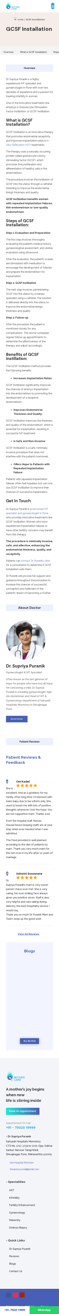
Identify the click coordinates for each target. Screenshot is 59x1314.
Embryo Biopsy (18, 1227)
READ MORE (17, 719)
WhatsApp (44, 1310)
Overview (8, 52)
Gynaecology (17, 1212)
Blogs (12, 1263)
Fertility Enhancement (22, 1205)
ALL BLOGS (29, 1041)
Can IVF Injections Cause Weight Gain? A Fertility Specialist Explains (29, 975)
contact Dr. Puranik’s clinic (35, 560)
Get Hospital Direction (22, 1162)
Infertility (14, 1197)
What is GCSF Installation (33, 52)
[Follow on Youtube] (22, 1294)
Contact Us (15, 1271)
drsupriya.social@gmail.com (24, 1169)
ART (11, 1190)
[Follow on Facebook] (8, 1294)
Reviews (14, 1256)
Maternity (14, 1220)
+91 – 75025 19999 (20, 1127)
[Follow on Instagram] (15, 1294)
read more (19, 983)
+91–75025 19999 (14, 1310)
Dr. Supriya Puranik (19, 1248)
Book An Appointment (22, 1111)
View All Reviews (29, 934)
